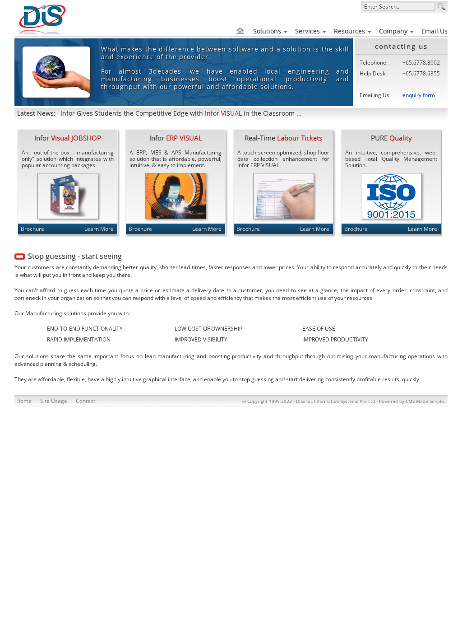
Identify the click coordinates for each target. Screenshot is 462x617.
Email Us (434, 31)
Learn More (99, 229)
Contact (85, 401)
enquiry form (418, 95)
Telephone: (374, 62)
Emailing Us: (375, 95)
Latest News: (36, 113)
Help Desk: (373, 73)
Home (24, 401)
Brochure (32, 229)
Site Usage (53, 401)
